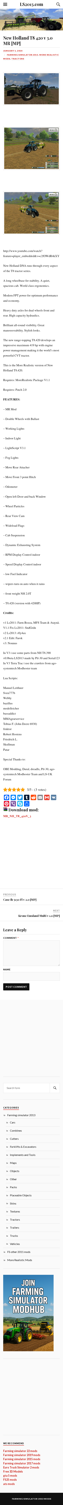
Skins (13, 1203)
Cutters (14, 1138)
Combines (16, 1130)
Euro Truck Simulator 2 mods (21, 1467)
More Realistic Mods (19, 1260)
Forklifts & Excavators (23, 1146)
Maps (13, 1162)
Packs (13, 1187)
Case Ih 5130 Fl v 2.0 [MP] (19, 899)
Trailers (14, 1227)
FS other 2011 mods (18, 1251)
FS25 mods (10, 1479)
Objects (14, 1171)
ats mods (9, 1483)
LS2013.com (31, 4)
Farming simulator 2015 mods (21, 1459)
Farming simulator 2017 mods (21, 1463)
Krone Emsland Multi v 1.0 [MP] (39, 916)
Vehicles (15, 1243)
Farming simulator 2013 (22, 55)
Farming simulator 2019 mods (21, 1455)
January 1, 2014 (13, 50)
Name (7, 970)
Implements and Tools (22, 1154)
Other (13, 1179)
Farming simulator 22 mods (20, 1451)
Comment (11, 938)
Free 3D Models (13, 1471)
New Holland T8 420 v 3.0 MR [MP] (28, 40)
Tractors (17, 58)
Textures (15, 1211)
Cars (12, 1122)
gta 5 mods (10, 1475)
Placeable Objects (21, 1195)
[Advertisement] (31, 855)
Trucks (14, 1235)
